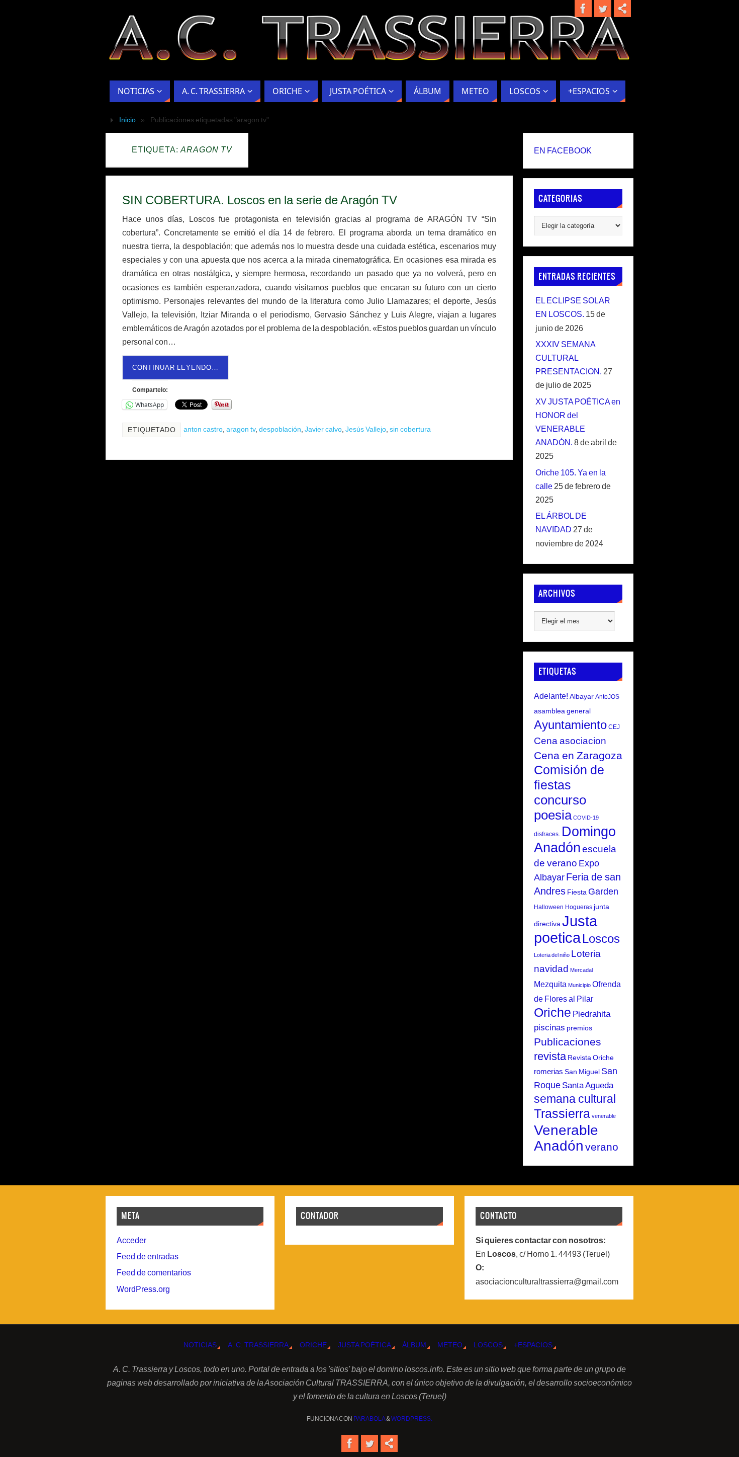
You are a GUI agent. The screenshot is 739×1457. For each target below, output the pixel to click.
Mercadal (581, 970)
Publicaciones (567, 1041)
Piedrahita (591, 1014)
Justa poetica (565, 929)
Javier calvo (323, 429)
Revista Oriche (591, 1058)
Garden (603, 891)
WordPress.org (143, 1289)
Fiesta (577, 892)
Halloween (549, 907)
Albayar (582, 696)
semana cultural (575, 1098)
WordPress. (411, 1418)
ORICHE (313, 1345)
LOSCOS (488, 1345)
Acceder (131, 1240)
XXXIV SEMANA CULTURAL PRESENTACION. (568, 358)
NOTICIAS (200, 1345)
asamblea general (562, 711)
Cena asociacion (570, 740)
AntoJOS (607, 696)
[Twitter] (602, 8)
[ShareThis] (622, 8)
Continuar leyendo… (175, 367)
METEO (450, 1345)
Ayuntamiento (570, 725)
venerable (604, 1116)
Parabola (369, 1418)
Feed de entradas (147, 1256)
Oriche (552, 1012)
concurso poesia (560, 807)
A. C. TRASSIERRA (258, 1345)
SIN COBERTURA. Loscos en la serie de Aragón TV (259, 200)
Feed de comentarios (154, 1272)
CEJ (614, 727)
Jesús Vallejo (365, 429)
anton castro (203, 429)
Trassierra (562, 1113)
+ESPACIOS (533, 1345)
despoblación (280, 429)
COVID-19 (586, 818)
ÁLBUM (414, 1345)
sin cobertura (410, 429)
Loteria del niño (552, 955)
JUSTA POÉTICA (364, 1345)
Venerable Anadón (566, 1138)
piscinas (549, 1027)
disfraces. (547, 834)
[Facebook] (583, 8)
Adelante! (551, 695)
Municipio (579, 985)
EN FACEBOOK (563, 150)
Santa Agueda (587, 1085)
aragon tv (240, 429)
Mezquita (550, 984)
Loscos (601, 938)
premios (579, 1028)
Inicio (127, 120)
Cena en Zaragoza (578, 755)
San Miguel (582, 1072)
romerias (548, 1071)
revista (550, 1056)
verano (601, 1147)
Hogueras (578, 907)
